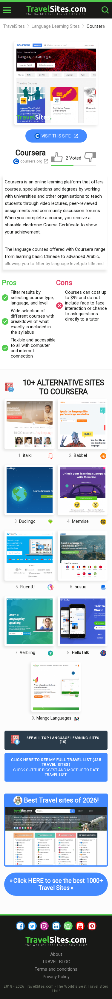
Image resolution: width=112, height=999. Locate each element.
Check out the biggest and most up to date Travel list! (56, 767)
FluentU (25, 586)
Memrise (78, 521)
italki (25, 455)
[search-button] (105, 10)
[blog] (68, 925)
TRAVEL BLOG (56, 961)
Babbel (78, 455)
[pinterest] (92, 925)
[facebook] (20, 925)
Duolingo (25, 521)
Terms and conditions (56, 969)
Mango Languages (51, 718)
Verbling (25, 652)
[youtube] (80, 925)
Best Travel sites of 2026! (61, 800)
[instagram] (44, 925)
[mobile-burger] (7, 10)
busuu (78, 586)
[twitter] (32, 925)
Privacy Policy (56, 976)
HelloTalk (78, 652)
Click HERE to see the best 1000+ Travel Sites (56, 884)
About (56, 954)
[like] (57, 158)
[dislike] (90, 158)
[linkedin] (56, 925)
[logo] (56, 10)
